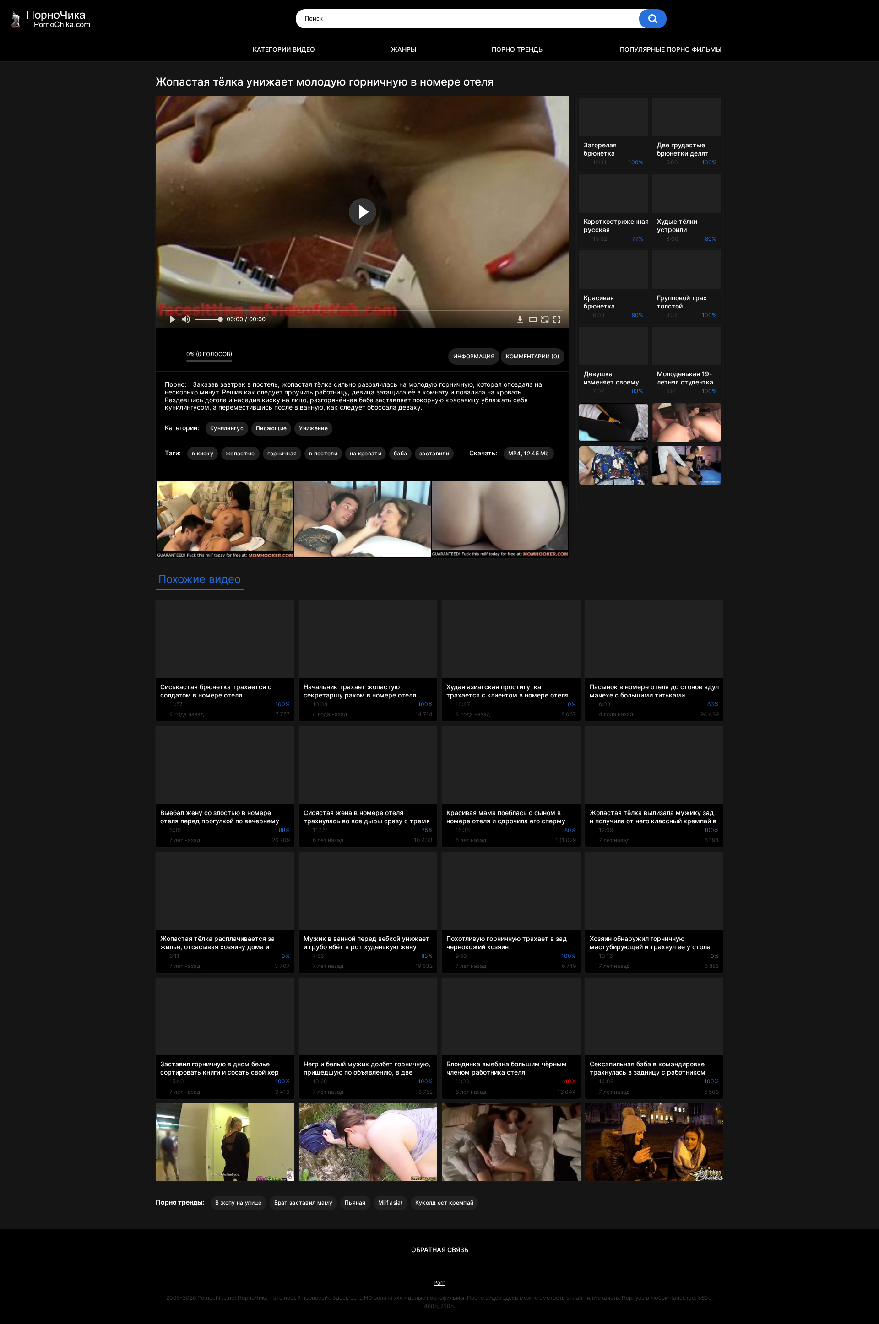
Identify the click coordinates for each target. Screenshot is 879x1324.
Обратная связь (439, 1250)
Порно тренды (518, 49)
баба (400, 453)
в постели (323, 453)
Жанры (403, 49)
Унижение (313, 428)
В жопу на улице (238, 1202)
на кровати (365, 453)
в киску (202, 453)
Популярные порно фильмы (671, 49)
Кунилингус (227, 428)
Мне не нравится (177, 356)
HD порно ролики (167, 49)
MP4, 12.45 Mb (528, 453)
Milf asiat (390, 1202)
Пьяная (355, 1202)
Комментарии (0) (532, 356)
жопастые (240, 453)
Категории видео (284, 49)
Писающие (271, 428)
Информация (473, 356)
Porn (439, 1282)
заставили (434, 453)
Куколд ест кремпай (444, 1202)
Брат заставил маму (303, 1202)
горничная (282, 453)
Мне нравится (165, 356)
